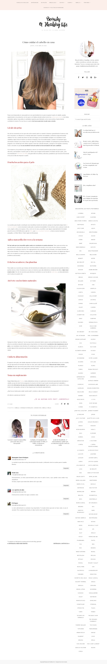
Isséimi (80, 407)
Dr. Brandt (80, 332)
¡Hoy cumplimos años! (89, 185)
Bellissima (93, 254)
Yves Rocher (81, 644)
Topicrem (81, 629)
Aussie (93, 236)
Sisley (81, 596)
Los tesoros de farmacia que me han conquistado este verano (91, 165)
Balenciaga (93, 243)
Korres (80, 437)
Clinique (93, 311)
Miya (80, 499)
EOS (80, 343)
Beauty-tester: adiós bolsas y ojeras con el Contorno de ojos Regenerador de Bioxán (91, 143)
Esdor (81, 354)
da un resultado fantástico (43, 231)
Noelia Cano (15, 472)
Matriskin (80, 488)
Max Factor (93, 488)
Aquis (93, 228)
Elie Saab (93, 347)
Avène (81, 239)
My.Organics (93, 503)
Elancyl (80, 347)
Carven (93, 292)
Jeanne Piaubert (93, 410)
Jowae (93, 414)
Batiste (93, 247)
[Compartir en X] (64, 404)
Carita (81, 292)
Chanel (80, 303)
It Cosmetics (93, 407)
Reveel (93, 551)
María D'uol (81, 484)
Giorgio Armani (93, 380)
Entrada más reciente (18, 543)
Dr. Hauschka (93, 332)
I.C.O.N (93, 399)
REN (93, 544)
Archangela (81, 232)
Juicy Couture (80, 418)
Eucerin (80, 362)
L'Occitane (93, 440)
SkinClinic (93, 600)
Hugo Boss (80, 399)
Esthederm (80, 358)
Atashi (81, 236)
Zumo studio (64, 661)
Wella (31, 231)
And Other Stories (81, 221)
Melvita (80, 495)
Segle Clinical (93, 578)
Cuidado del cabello (40, 408)
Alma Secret (81, 217)
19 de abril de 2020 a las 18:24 (19, 492)
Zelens (93, 647)
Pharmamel (80, 540)
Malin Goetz (81, 476)
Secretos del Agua (80, 578)
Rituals (80, 559)
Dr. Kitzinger (80, 335)
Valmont (81, 636)
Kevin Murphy (80, 429)
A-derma (80, 213)
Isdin (80, 403)
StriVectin (80, 608)
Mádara (80, 506)
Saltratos (80, 570)
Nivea (80, 525)
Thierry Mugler (81, 625)
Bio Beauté (80, 262)
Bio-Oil (93, 262)
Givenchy (81, 384)
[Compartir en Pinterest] (68, 404)
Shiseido (80, 593)
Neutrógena (93, 518)
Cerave (80, 299)
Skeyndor (93, 596)
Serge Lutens (80, 589)
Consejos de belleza (26, 408)
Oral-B (93, 533)
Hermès (80, 395)
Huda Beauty (93, 395)
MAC (80, 472)
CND (93, 284)
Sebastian (93, 574)
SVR (93, 566)
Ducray (93, 339)
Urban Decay (81, 632)
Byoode (80, 284)
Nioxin (93, 521)
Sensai (93, 581)
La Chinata (80, 450)
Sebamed (80, 574)
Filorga (80, 365)
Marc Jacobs (93, 476)
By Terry (93, 281)
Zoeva (81, 651)
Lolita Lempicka (93, 465)
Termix (93, 611)
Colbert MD (80, 314)
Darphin (93, 318)
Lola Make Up (80, 465)
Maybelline (80, 491)
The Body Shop (93, 615)
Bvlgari (80, 281)
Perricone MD (93, 536)
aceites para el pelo (57, 117)
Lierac (81, 461)
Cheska (22, 381)
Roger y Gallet (93, 563)
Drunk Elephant (80, 339)
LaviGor (80, 457)
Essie (93, 354)
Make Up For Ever (93, 472)
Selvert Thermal (80, 581)
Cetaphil (93, 299)
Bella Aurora (80, 254)
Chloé (81, 307)
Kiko (80, 433)
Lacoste (80, 454)
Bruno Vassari (93, 277)
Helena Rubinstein (93, 388)
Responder (66, 468)
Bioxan (80, 269)
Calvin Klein (81, 288)
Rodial (80, 563)
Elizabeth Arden (80, 350)
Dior (80, 326)
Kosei (93, 437)
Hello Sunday (93, 392)
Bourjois (93, 273)
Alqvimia (93, 217)
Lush (80, 469)
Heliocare (80, 392)
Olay (80, 533)
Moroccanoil (80, 503)
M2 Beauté (93, 469)
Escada (93, 350)
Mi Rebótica (93, 495)
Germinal (93, 377)
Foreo (81, 369)
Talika (93, 608)
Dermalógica (93, 322)
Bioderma (81, 266)
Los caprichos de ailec (18, 490)
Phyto (93, 540)
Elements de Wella (22, 153)
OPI (93, 529)
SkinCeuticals (80, 600)
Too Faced (93, 625)
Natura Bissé (93, 514)
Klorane (93, 433)
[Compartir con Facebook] (61, 404)
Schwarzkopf (93, 570)
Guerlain (81, 388)
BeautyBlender (93, 251)
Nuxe (80, 529)
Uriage (93, 632)
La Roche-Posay (93, 450)
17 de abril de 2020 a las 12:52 (19, 474)
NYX (93, 506)
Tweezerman (93, 629)
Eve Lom (93, 362)
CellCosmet (93, 296)
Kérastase (80, 440)
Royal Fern (80, 566)
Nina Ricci (81, 521)
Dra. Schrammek (93, 335)
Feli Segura (15, 503)
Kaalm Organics (93, 422)
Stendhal (93, 604)
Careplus (93, 288)
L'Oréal (80, 444)
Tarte (81, 611)
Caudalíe (81, 296)
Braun (81, 277)
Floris (93, 365)
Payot (81, 536)
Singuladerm (93, 593)
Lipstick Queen (93, 461)
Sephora (93, 585)
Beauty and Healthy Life (49, 661)
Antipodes (80, 224)
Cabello (16, 408)
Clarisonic (80, 311)
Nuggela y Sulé (93, 525)
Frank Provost (93, 369)
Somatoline (81, 604)
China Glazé (93, 303)
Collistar (93, 314)
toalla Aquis (54, 272)
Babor (93, 239)
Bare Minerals (80, 247)
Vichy (93, 636)
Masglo (93, 484)
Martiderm (93, 480)
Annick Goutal (93, 221)
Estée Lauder (93, 358)
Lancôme (93, 454)
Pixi (80, 544)
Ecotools (93, 343)
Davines (80, 322)
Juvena (80, 422)
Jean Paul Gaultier (81, 410)
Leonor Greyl (93, 457)
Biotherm (93, 266)
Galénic (80, 373)
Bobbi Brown (93, 269)
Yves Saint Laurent (93, 644)
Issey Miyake (93, 403)
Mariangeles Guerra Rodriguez (20, 457)
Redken (93, 548)
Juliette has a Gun (93, 418)
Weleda (80, 640)
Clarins (93, 307)
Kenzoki (93, 425)
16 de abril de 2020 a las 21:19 (19, 459)
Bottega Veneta (80, 273)
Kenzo (81, 425)
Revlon (93, 555)
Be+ (81, 251)
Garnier (93, 373)
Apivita (93, 224)
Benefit (80, 258)
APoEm (93, 213)
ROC (80, 548)
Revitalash (80, 555)
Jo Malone (80, 414)
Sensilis (80, 585)
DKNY (80, 318)
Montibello (93, 499)
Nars (93, 510)
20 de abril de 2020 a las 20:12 (19, 505)
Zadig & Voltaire (80, 647)
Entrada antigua (61, 543)
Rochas (93, 559)
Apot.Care (80, 228)
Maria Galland (80, 480)
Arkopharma (93, 232)
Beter (93, 258)
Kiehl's (93, 429)
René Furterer (80, 551)
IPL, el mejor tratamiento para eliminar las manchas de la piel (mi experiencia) (90, 198)
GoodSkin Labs (93, 384)
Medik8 (93, 491)
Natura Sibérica (80, 518)
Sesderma (93, 589)
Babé (80, 243)
